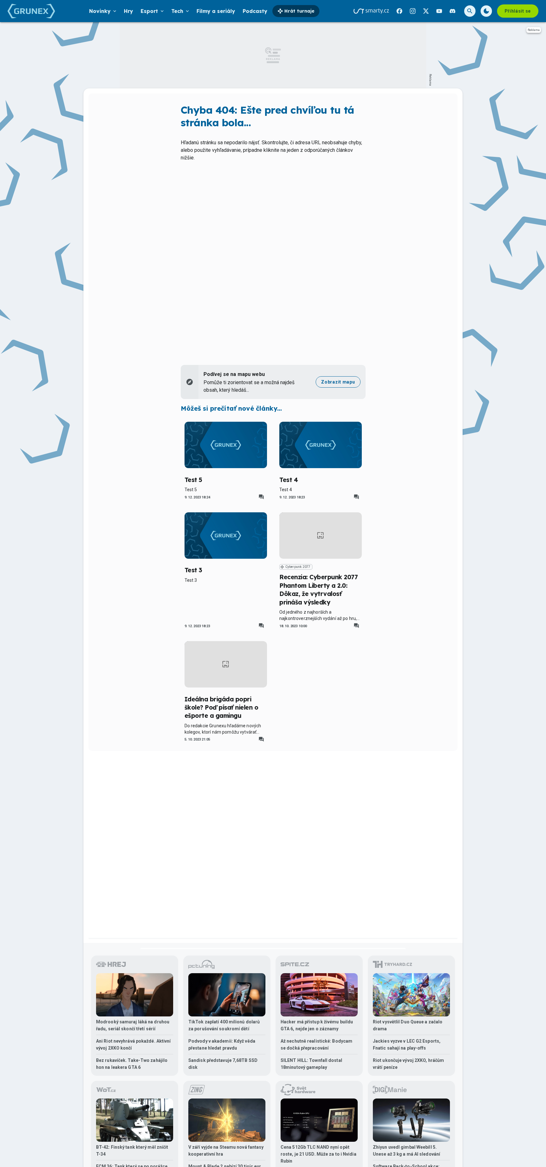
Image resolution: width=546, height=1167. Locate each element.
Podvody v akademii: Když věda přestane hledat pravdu (221, 1045)
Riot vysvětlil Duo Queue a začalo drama (407, 1025)
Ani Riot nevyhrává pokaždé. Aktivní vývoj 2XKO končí (133, 1045)
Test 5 (193, 480)
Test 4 (288, 480)
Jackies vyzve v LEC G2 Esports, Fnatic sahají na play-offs (406, 1045)
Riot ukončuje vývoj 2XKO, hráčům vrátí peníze (408, 1064)
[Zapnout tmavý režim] (486, 11)
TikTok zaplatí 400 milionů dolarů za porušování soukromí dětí (224, 1025)
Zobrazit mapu (338, 381)
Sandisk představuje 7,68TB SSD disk (223, 1064)
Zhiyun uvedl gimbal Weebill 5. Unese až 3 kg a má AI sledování (406, 1151)
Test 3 (193, 570)
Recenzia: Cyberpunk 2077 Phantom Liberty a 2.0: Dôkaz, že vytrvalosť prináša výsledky (318, 589)
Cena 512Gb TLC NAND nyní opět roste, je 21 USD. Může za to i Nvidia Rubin (318, 1154)
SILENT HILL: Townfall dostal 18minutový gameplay (311, 1064)
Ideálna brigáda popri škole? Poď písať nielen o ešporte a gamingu (221, 707)
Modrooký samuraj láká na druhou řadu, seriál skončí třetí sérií (132, 1025)
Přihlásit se (518, 11)
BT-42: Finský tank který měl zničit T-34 (132, 1151)
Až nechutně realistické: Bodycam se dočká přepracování (316, 1045)
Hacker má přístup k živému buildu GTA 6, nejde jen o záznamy (317, 1025)
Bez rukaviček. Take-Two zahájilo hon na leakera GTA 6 (131, 1064)
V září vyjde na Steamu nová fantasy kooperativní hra (226, 1151)
